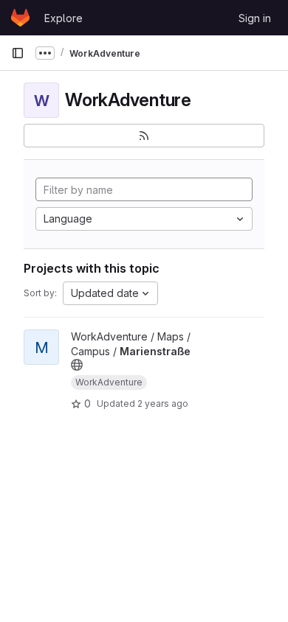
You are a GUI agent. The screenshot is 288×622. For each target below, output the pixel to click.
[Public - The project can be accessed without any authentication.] (77, 365)
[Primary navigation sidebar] (18, 53)
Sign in (255, 18)
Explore (63, 18)
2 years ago (162, 403)
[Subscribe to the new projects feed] (144, 135)
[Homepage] (20, 17)
